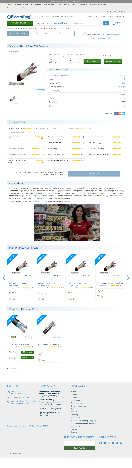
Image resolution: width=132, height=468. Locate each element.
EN (110, 11)
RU (107, 11)
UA (105, 11)
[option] (22, 277)
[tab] (22, 128)
